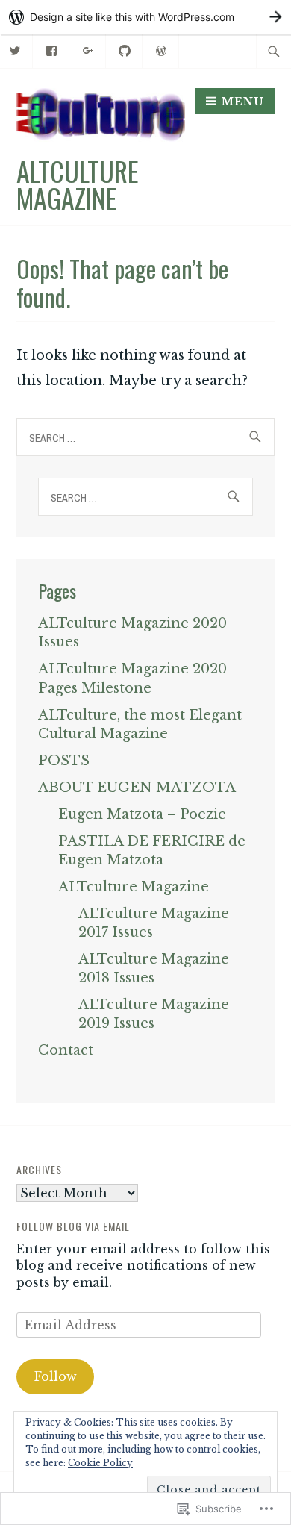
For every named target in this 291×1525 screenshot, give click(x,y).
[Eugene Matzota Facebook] (51, 49)
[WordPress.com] (161, 49)
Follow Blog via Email (73, 1226)
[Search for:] (274, 51)
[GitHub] (125, 49)
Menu (243, 101)
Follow (55, 1376)
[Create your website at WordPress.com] (145, 17)
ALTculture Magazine (77, 184)
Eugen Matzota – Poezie (142, 814)
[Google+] (88, 49)
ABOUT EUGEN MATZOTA (137, 787)
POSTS (64, 760)
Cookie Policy (100, 1462)
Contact (65, 1050)
